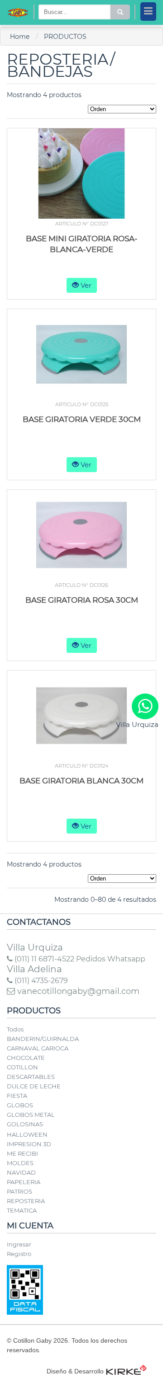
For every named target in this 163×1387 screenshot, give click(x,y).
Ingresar (19, 1244)
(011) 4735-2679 (40, 980)
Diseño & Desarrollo (75, 1371)
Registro (19, 1253)
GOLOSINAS (25, 1124)
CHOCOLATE (26, 1057)
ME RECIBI (22, 1153)
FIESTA (17, 1095)
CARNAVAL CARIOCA (37, 1048)
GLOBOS (20, 1105)
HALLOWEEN (27, 1134)
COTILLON (22, 1067)
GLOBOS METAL (31, 1114)
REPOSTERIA (26, 1200)
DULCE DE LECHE (34, 1086)
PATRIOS (19, 1191)
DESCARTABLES (31, 1076)
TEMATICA (22, 1210)
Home (19, 37)
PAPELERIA (23, 1182)
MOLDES (20, 1163)
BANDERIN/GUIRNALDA (43, 1038)
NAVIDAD (21, 1172)
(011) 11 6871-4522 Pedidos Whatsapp (79, 959)
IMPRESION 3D (29, 1144)
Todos (15, 1029)
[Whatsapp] (145, 706)
